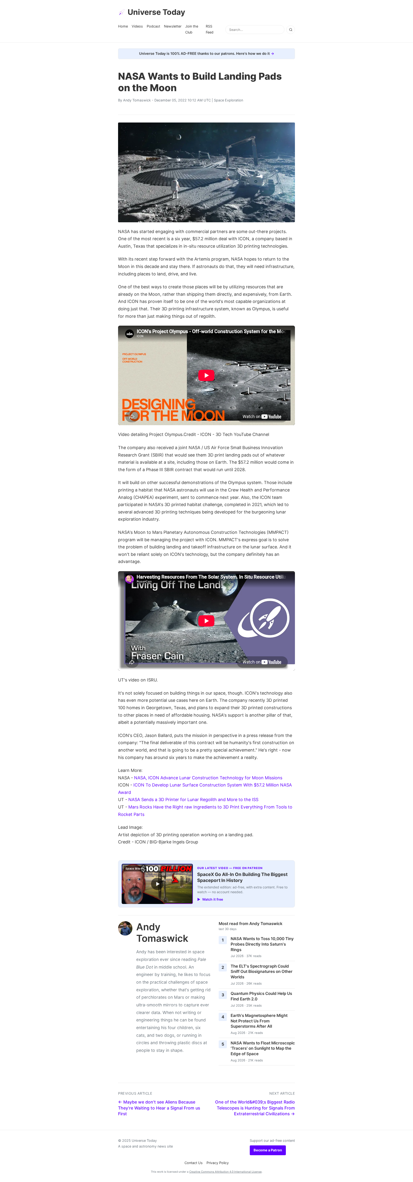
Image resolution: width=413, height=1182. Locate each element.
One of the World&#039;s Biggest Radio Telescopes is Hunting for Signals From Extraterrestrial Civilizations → (255, 1107)
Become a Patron (268, 1150)
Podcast (153, 26)
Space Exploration (228, 100)
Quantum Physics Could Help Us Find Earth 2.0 (261, 996)
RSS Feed (209, 29)
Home (123, 26)
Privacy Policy (217, 1163)
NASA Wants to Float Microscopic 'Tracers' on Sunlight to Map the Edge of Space (263, 1048)
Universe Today (156, 12)
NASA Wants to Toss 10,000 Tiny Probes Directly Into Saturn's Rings (262, 944)
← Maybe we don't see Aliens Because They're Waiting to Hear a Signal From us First (159, 1107)
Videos (137, 26)
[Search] (290, 29)
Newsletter (172, 26)
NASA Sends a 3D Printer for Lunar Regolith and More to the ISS (193, 799)
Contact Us (194, 1163)
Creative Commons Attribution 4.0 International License (225, 1171)
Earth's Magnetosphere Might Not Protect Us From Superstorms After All (259, 1021)
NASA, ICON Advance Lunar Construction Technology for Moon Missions (208, 777)
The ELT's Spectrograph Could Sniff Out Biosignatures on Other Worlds (262, 971)
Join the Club (191, 29)
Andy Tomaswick (137, 100)
